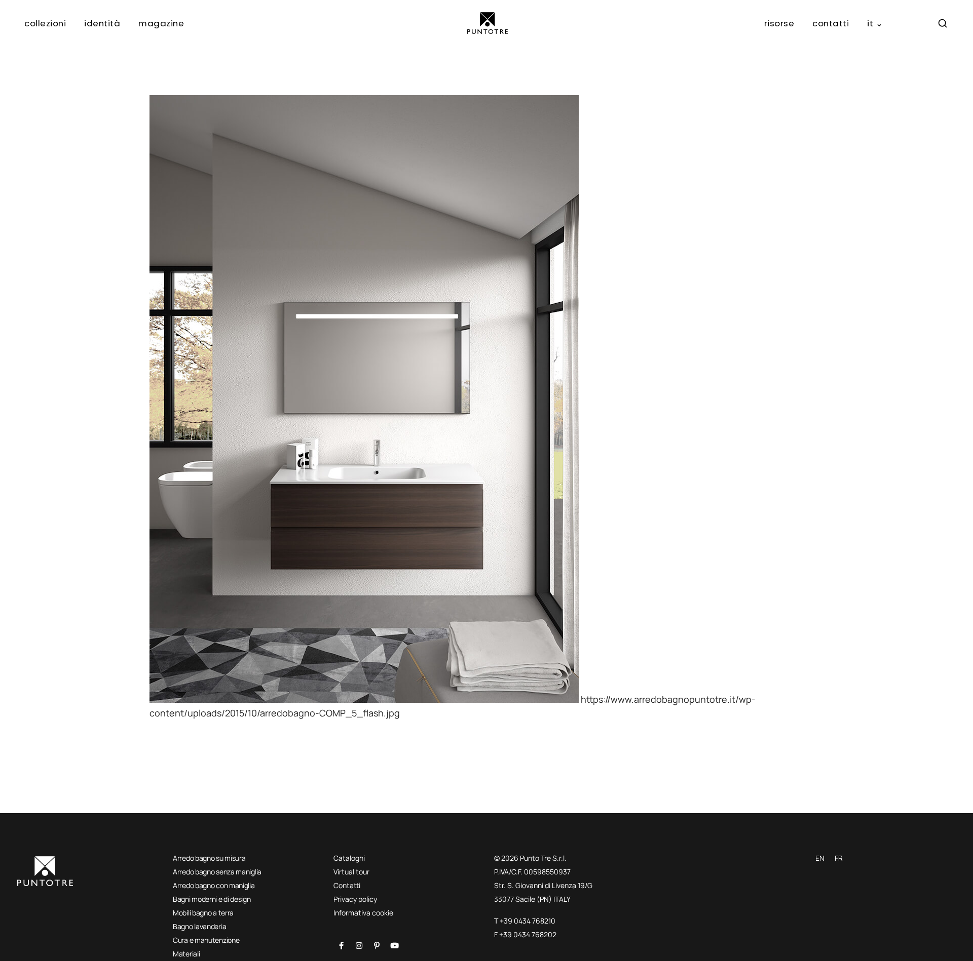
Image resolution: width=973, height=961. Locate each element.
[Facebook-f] (341, 945)
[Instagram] (358, 945)
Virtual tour (351, 871)
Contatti (830, 23)
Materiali (186, 953)
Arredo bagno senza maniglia (217, 871)
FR (839, 858)
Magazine (161, 23)
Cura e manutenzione (206, 940)
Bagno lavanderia (199, 926)
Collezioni (45, 23)
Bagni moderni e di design (212, 899)
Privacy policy (355, 899)
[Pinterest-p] (376, 945)
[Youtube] (394, 945)
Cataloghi (349, 858)
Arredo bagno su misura (209, 858)
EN (820, 858)
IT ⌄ (875, 23)
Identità (102, 23)
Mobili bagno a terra (203, 912)
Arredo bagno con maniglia (214, 885)
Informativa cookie (363, 912)
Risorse (779, 23)
